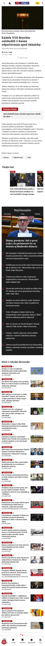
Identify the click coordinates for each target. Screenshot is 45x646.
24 (37, 3)
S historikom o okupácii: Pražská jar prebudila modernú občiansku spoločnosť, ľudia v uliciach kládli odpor (15, 518)
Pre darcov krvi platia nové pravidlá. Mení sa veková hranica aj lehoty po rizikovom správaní (15, 383)
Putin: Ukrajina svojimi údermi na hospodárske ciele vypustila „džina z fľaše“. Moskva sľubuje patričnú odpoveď (24, 315)
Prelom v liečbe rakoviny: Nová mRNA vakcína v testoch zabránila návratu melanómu (22, 335)
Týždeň (37, 214)
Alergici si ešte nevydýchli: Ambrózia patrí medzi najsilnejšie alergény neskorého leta (14, 371)
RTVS (5, 52)
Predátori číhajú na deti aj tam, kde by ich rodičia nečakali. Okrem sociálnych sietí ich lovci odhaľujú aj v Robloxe (15, 491)
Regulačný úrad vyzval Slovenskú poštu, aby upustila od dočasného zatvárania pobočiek (14, 625)
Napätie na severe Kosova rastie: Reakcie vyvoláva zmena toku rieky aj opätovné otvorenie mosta (23, 303)
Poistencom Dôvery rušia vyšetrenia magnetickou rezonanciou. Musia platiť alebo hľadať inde (22, 279)
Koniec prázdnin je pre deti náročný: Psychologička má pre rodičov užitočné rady (15, 547)
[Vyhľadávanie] (4, 3)
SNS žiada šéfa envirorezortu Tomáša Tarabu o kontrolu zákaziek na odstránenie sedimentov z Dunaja (15, 451)
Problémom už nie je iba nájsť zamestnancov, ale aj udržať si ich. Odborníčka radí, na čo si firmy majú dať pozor (24, 267)
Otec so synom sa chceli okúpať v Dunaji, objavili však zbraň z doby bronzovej (22, 325)
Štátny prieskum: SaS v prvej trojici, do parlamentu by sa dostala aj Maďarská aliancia (21, 243)
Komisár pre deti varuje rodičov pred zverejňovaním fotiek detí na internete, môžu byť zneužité (15, 504)
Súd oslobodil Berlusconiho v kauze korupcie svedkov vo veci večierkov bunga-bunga (22, 191)
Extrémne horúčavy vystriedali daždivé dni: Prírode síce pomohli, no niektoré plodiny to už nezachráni (15, 439)
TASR (10, 52)
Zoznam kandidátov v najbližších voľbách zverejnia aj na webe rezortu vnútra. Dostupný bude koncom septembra (15, 599)
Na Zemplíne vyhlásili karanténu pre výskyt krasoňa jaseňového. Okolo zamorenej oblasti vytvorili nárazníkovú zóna (24, 256)
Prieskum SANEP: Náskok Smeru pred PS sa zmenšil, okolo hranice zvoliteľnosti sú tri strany (14, 572)
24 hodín (7, 214)
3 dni (22, 214)
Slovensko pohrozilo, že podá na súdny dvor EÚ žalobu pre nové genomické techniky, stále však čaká (24, 291)
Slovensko (7, 366)
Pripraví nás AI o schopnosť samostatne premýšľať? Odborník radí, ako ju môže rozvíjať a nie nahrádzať (14, 412)
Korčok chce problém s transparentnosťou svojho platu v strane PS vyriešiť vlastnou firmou (14, 585)
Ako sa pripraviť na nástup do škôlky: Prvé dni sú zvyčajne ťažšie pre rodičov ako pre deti (15, 613)
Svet (12, 171)
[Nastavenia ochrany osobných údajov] (4, 642)
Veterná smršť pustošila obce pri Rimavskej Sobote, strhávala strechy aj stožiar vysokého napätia (24, 347)
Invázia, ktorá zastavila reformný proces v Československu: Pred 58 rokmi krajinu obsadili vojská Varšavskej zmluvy (14, 533)
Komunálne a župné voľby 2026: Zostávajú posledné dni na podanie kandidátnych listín (15, 426)
